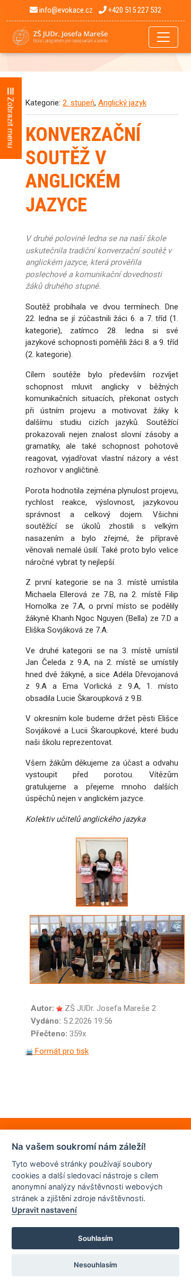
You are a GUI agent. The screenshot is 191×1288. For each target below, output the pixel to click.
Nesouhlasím (95, 1264)
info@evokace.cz (65, 10)
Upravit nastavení (44, 1209)
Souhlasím (95, 1238)
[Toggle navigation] (163, 37)
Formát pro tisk (61, 1051)
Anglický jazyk (122, 103)
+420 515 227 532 (134, 10)
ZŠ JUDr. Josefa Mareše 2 (110, 1008)
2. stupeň (78, 103)
